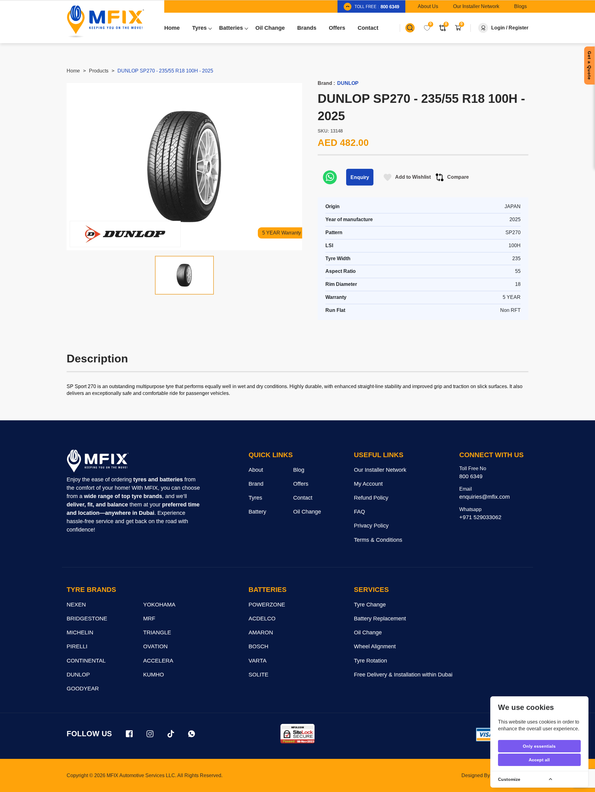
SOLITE (258, 675)
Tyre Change (370, 605)
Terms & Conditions (378, 540)
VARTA (258, 661)
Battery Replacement (380, 618)
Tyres (255, 498)
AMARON (261, 632)
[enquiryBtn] (330, 177)
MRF (149, 618)
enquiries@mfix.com (484, 497)
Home (73, 70)
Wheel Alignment (375, 646)
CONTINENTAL (86, 661)
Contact (302, 498)
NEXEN (76, 605)
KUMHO (153, 675)
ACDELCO (262, 618)
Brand (256, 484)
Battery (257, 512)
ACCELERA (158, 661)
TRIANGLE (157, 632)
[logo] (98, 463)
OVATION (155, 646)
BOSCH (258, 646)
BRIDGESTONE (87, 618)
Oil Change (307, 512)
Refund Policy (371, 498)
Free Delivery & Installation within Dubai (403, 675)
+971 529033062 (480, 517)
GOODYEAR (83, 688)
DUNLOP (78, 675)
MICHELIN (80, 632)
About (256, 470)
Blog (298, 470)
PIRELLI (77, 646)
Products (98, 70)
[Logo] (105, 21)
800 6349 (471, 476)
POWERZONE (267, 605)
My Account (368, 484)
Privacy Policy (371, 526)
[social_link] (129, 733)
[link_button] (410, 28)
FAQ (359, 512)
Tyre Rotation (370, 661)
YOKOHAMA (159, 605)
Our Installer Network (380, 470)
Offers (300, 484)
